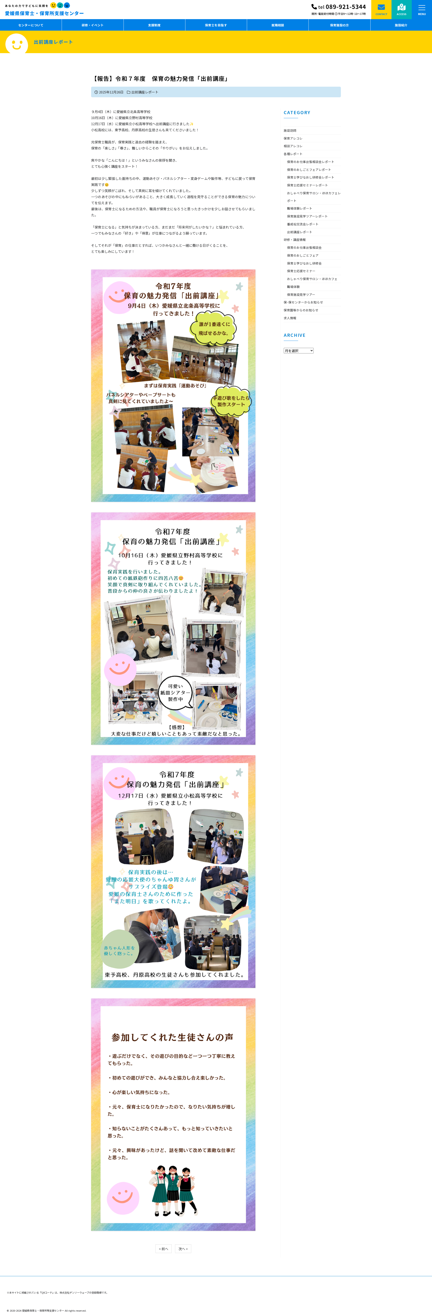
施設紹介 (401, 25)
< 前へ (163, 1248)
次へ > (183, 1248)
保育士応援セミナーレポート (307, 185)
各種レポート (293, 154)
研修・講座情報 (295, 239)
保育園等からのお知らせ (301, 310)
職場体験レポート (299, 208)
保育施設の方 (339, 25)
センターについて (30, 25)
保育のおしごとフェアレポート (309, 169)
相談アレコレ (293, 146)
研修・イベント (93, 25)
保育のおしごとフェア (303, 255)
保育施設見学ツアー (301, 294)
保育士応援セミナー (301, 271)
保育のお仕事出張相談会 (304, 247)
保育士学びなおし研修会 (304, 263)
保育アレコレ (293, 138)
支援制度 (154, 25)
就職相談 (278, 25)
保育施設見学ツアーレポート (307, 216)
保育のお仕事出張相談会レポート (310, 161)
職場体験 (293, 286)
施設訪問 (290, 130)
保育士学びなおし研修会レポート (310, 177)
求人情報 (290, 318)
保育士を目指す (216, 25)
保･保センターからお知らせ (303, 302)
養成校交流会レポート (303, 224)
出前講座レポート (144, 92)
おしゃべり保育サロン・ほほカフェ (312, 278)
